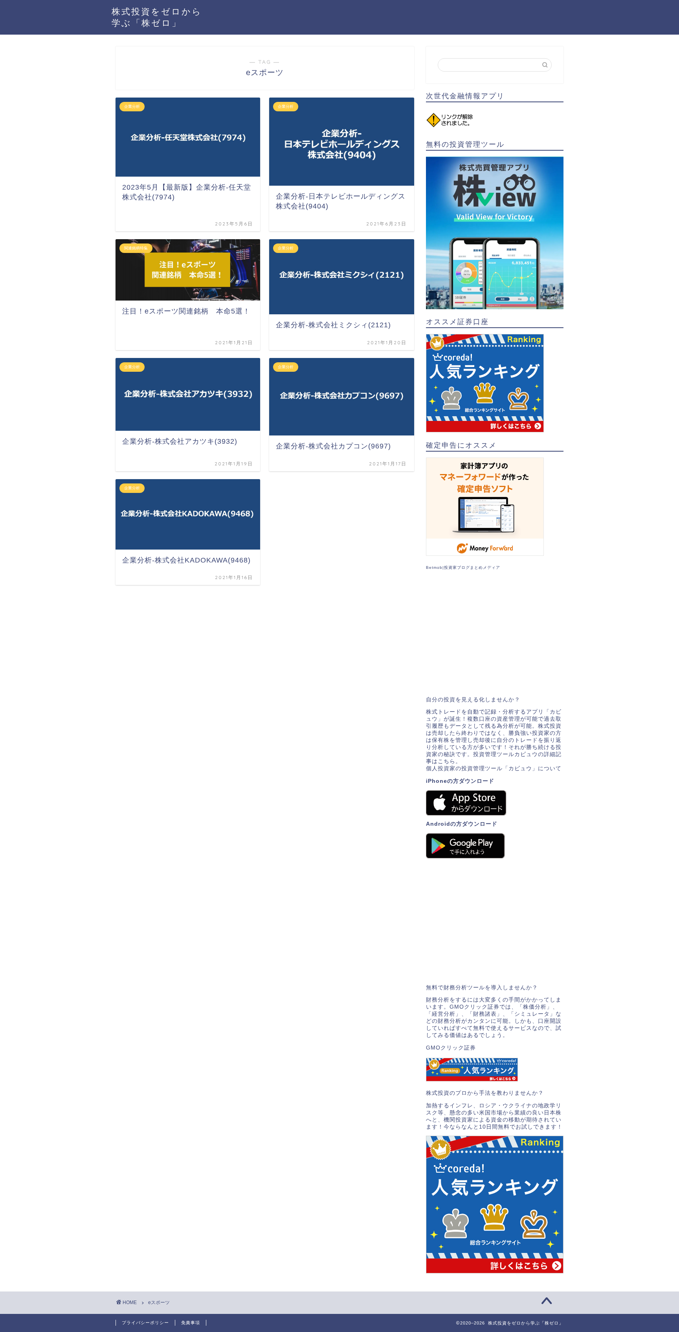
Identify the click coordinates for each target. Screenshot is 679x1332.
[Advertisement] (494, 633)
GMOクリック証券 (451, 1048)
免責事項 (190, 1322)
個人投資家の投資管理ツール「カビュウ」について (494, 768)
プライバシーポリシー (145, 1322)
